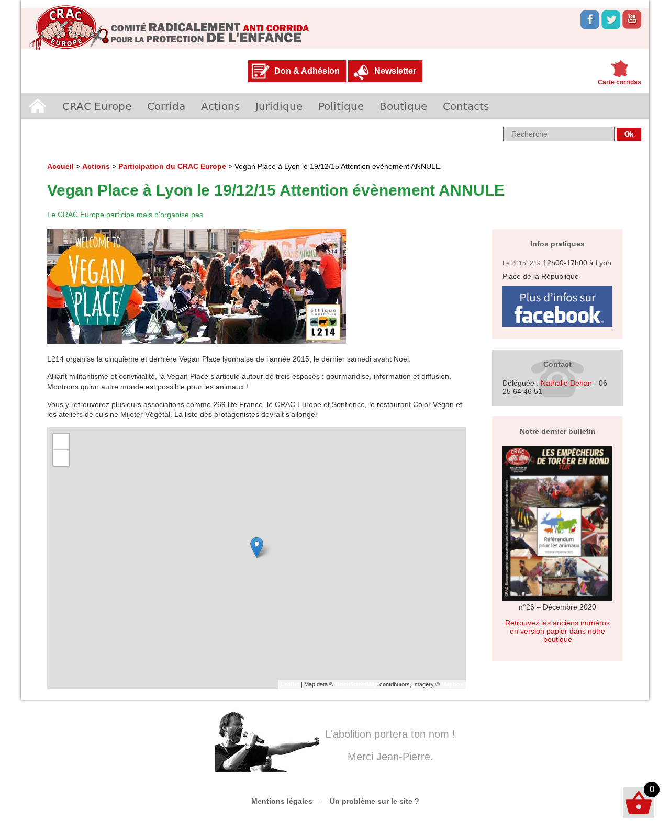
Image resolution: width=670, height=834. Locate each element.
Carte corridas (619, 82)
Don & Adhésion (307, 70)
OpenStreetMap (356, 684)
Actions (220, 106)
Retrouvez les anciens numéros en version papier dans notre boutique (557, 631)
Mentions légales (281, 801)
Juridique (279, 106)
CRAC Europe (96, 106)
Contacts (466, 106)
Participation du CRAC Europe (172, 166)
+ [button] (61, 441)
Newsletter (395, 70)
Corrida (166, 106)
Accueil (37, 106)
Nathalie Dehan (566, 383)
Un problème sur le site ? (374, 801)
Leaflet (290, 684)
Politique (341, 106)
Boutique (403, 106)
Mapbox (452, 684)
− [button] (61, 457)
